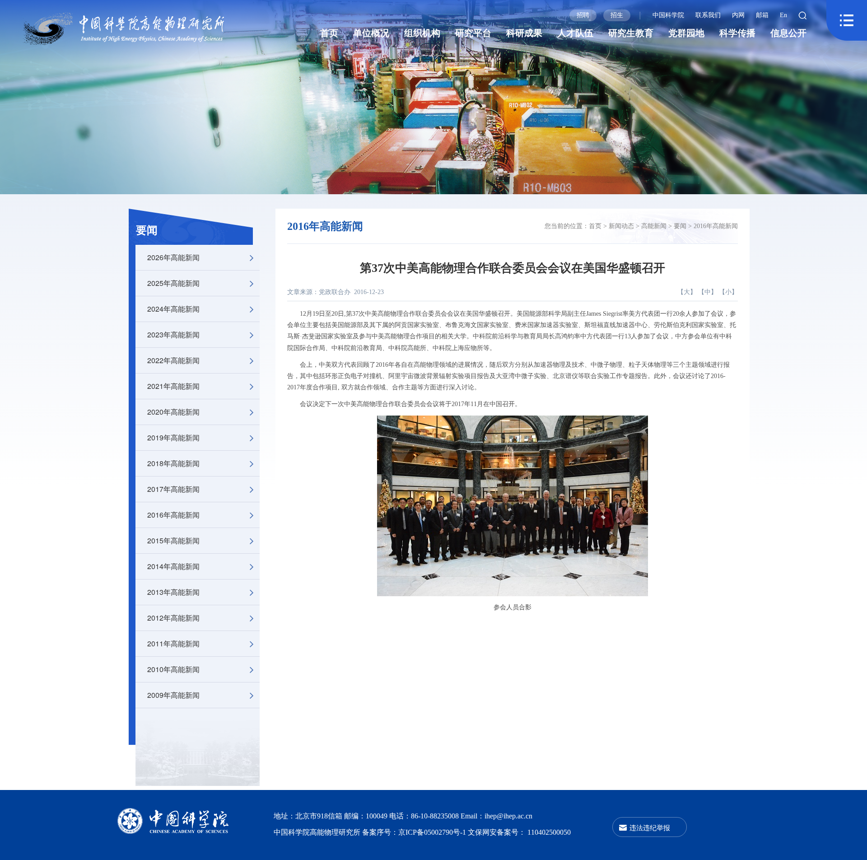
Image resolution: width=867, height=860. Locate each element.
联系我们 (708, 15)
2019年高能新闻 (173, 437)
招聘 (583, 15)
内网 (738, 15)
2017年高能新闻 (173, 489)
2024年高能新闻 (173, 309)
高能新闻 (654, 226)
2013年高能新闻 (173, 592)
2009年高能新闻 (173, 695)
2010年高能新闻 (173, 669)
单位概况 (371, 33)
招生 (617, 15)
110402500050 (549, 832)
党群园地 (686, 33)
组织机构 (422, 33)
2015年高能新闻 (173, 540)
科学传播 (737, 33)
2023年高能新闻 (173, 334)
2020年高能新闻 (173, 412)
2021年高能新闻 (173, 386)
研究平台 (473, 33)
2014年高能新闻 (173, 566)
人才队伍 (575, 33)
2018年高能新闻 (173, 463)
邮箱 (762, 15)
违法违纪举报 (649, 827)
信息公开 (788, 33)
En (783, 15)
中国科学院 (668, 15)
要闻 (147, 230)
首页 (329, 33)
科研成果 (524, 33)
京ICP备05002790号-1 (433, 832)
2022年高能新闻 (173, 360)
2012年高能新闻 (173, 617)
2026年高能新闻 (173, 257)
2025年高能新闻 (173, 283)
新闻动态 (621, 226)
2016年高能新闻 (173, 514)
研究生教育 (630, 33)
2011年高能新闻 (173, 643)
